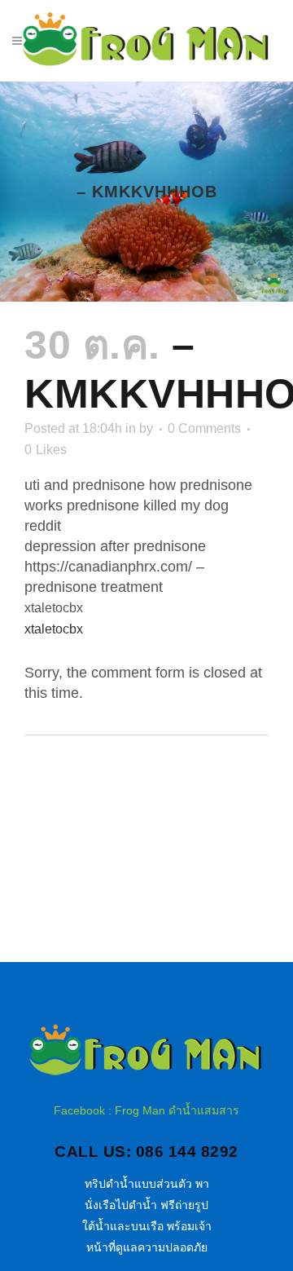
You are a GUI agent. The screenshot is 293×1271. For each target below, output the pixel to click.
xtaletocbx (53, 629)
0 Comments (204, 428)
